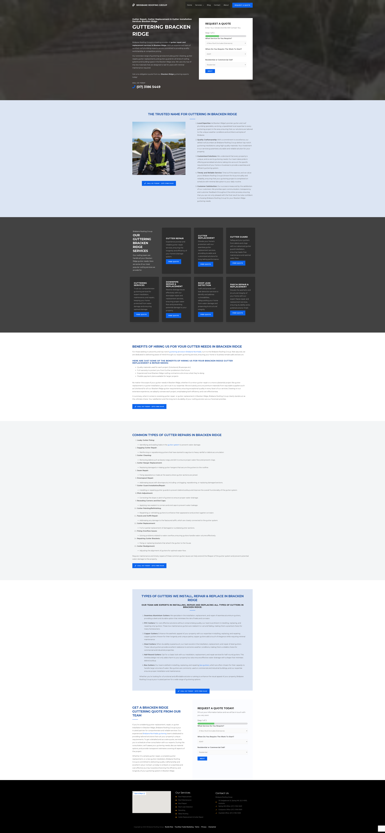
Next (210, 71)
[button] (242, 5)
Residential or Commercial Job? (219, 60)
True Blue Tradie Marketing (184, 827)
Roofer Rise (169, 827)
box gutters (204, 665)
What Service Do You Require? (218, 38)
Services (198, 5)
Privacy (203, 827)
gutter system (173, 445)
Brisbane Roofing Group (151, 5)
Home (189, 5)
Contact (217, 5)
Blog (209, 5)
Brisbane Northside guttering (155, 734)
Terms (197, 827)
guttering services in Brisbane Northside (185, 352)
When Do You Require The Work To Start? (223, 49)
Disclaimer (212, 827)
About (226, 5)
